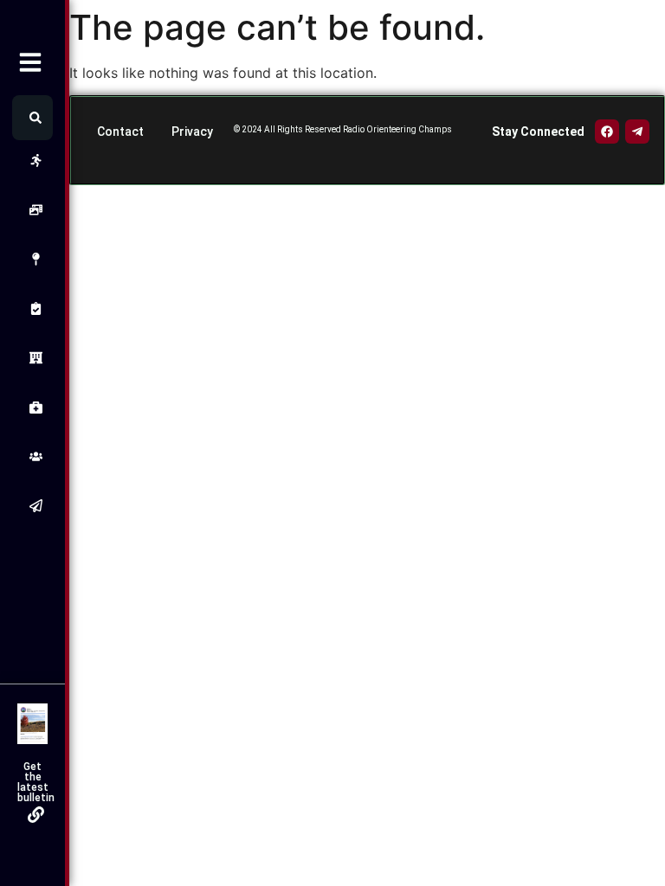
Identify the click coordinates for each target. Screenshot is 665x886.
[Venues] (32, 259)
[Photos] (32, 209)
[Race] (32, 160)
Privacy (192, 131)
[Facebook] (607, 131)
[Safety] (32, 407)
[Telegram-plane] (637, 131)
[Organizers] (32, 456)
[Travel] (32, 357)
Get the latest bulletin (36, 782)
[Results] (32, 308)
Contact (120, 131)
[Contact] (32, 505)
